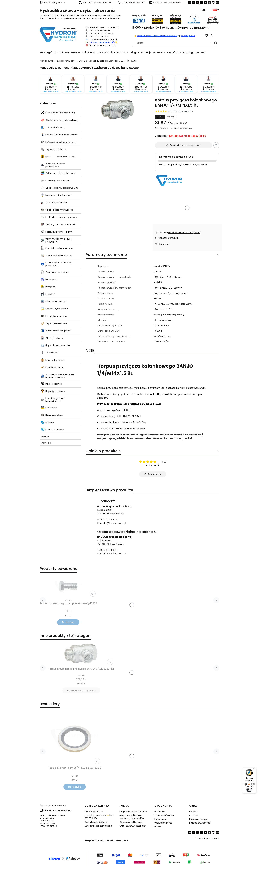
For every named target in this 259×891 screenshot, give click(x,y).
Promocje (46, 442)
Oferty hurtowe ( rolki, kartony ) (62, 120)
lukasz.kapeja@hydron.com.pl (163, 91)
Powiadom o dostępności (185, 145)
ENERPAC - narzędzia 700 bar (60, 156)
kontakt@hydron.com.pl (111, 523)
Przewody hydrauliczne (57, 180)
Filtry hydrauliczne (54, 360)
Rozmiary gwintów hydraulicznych (54, 400)
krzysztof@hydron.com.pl (73, 91)
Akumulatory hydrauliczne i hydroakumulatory (59, 376)
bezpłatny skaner (188, 35)
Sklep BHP (50, 294)
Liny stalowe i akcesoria (57, 345)
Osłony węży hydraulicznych (60, 173)
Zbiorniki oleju (52, 352)
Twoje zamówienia (164, 815)
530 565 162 (141, 89)
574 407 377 (74, 89)
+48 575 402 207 (96, 36)
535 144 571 (119, 89)
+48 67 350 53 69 (107, 519)
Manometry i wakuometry (59, 195)
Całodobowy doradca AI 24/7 (100, 42)
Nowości (45, 436)
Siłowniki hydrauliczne (56, 308)
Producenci (51, 407)
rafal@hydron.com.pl (95, 91)
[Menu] (254, 769)
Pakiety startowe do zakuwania (61, 134)
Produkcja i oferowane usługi (60, 112)
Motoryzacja (51, 279)
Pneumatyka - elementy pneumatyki (58, 264)
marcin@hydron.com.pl (208, 91)
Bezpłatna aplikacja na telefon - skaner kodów (131, 817)
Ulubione (158, 826)
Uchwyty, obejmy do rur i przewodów (58, 240)
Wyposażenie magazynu (58, 330)
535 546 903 (51, 89)
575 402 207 (96, 89)
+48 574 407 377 (96, 33)
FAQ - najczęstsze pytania (133, 811)
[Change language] (215, 9)
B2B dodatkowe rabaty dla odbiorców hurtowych (157, 35)
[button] (215, 43)
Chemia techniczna (55, 301)
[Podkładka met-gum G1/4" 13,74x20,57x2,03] (74, 739)
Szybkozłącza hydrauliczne (59, 209)
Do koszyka (68, 622)
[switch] (249, 790)
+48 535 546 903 (97, 30)
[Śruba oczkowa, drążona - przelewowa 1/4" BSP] (68, 586)
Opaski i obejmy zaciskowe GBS (61, 187)
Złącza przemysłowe (56, 323)
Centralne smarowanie (57, 272)
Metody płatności (94, 811)
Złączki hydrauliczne (66, 61)
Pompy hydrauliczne (56, 316)
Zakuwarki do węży (55, 127)
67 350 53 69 (52, 87)
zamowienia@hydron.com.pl (103, 39)
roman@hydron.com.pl (186, 91)
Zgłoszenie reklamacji (130, 822)
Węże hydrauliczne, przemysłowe (55, 165)
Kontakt (193, 811)
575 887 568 (164, 89)
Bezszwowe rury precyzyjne (59, 231)
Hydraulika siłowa (54, 414)
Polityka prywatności (200, 822)
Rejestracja (160, 819)
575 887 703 (187, 89)
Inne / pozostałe (54, 383)
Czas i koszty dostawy (96, 822)
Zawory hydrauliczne (56, 202)
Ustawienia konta (163, 822)
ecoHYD (49, 422)
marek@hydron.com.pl (118, 91)
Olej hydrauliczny (54, 338)
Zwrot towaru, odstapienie (133, 825)
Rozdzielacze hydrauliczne (59, 248)
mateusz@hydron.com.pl (50, 91)
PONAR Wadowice (54, 429)
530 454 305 (209, 89)
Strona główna (46, 61)
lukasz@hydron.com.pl (141, 91)
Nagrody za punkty (55, 391)
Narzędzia (50, 286)
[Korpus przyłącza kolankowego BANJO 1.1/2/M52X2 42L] (81, 654)
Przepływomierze (54, 367)
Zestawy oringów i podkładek (60, 224)
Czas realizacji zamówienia (98, 825)
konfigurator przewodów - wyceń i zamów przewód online (212, 21)
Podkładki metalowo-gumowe (61, 217)
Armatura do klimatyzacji (58, 255)
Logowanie (159, 811)
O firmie (193, 815)
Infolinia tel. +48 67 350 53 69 (102, 45)
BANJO (82, 61)
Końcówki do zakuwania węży (60, 142)
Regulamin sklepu (198, 819)
